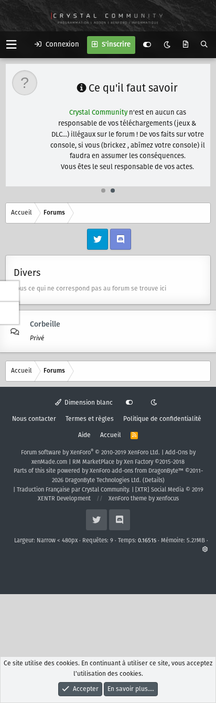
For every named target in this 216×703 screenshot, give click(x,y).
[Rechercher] (204, 45)
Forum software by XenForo (90, 452)
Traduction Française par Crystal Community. (73, 490)
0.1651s (147, 540)
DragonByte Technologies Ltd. (103, 480)
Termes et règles (90, 419)
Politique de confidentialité (162, 419)
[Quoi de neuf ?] (186, 45)
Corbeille (45, 324)
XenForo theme (128, 499)
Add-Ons (176, 452)
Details (154, 480)
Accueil (110, 435)
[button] (11, 44)
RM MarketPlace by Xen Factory (128, 462)
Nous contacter (34, 419)
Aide (84, 435)
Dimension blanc (88, 403)
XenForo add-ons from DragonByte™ (136, 471)
